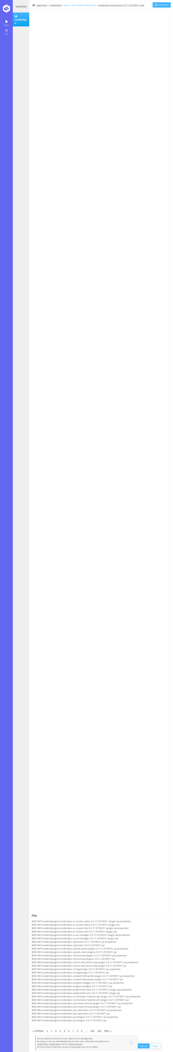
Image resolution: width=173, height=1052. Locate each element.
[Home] (6, 9)
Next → (108, 1030)
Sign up (143, 1045)
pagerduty (21, 6)
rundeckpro (55, 5)
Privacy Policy (54, 1044)
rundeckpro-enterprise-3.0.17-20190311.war (121, 5)
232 (92, 1030)
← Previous (38, 1030)
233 (99, 1030)
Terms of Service (75, 1044)
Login (155, 1045)
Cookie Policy (42, 1044)
